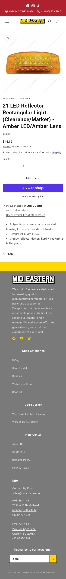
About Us (17, 444)
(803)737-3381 (21, 538)
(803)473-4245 (21, 514)
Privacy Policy (20, 468)
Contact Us (19, 452)
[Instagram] (33, 5)
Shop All (17, 392)
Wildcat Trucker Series (25, 422)
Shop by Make (20, 368)
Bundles (17, 376)
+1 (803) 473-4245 (51, 11)
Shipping (7, 146)
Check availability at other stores (25, 215)
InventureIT (51, 572)
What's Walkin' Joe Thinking (28, 414)
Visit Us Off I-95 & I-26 (21, 11)
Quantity (7, 159)
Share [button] (10, 254)
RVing (15, 360)
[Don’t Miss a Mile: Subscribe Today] (53, 559)
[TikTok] (38, 5)
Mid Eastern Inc (25, 572)
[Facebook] (27, 5)
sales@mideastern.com (27, 493)
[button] (7, 21)
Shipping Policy (21, 459)
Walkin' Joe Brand (22, 384)
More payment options (33, 196)
